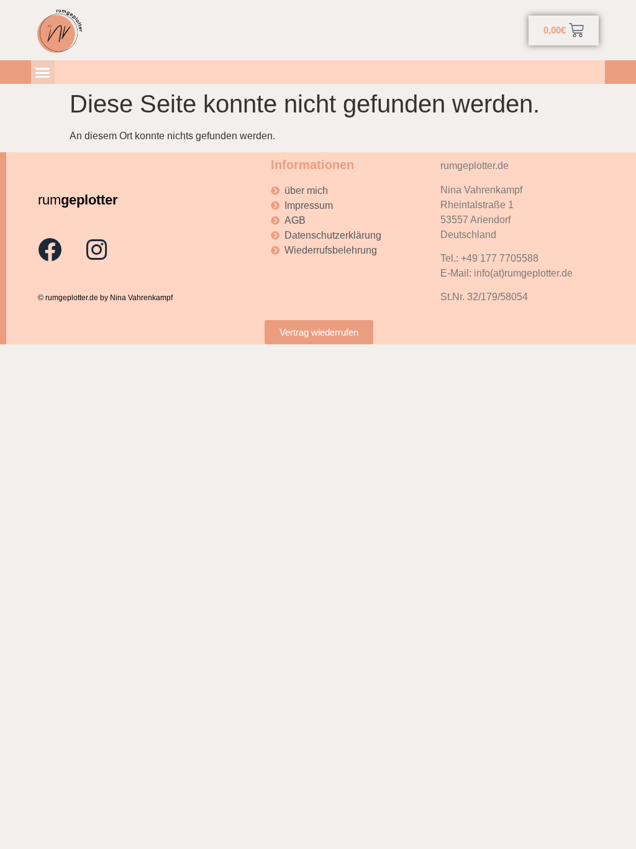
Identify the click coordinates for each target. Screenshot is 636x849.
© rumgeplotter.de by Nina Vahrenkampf (105, 297)
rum (78, 200)
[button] (43, 72)
